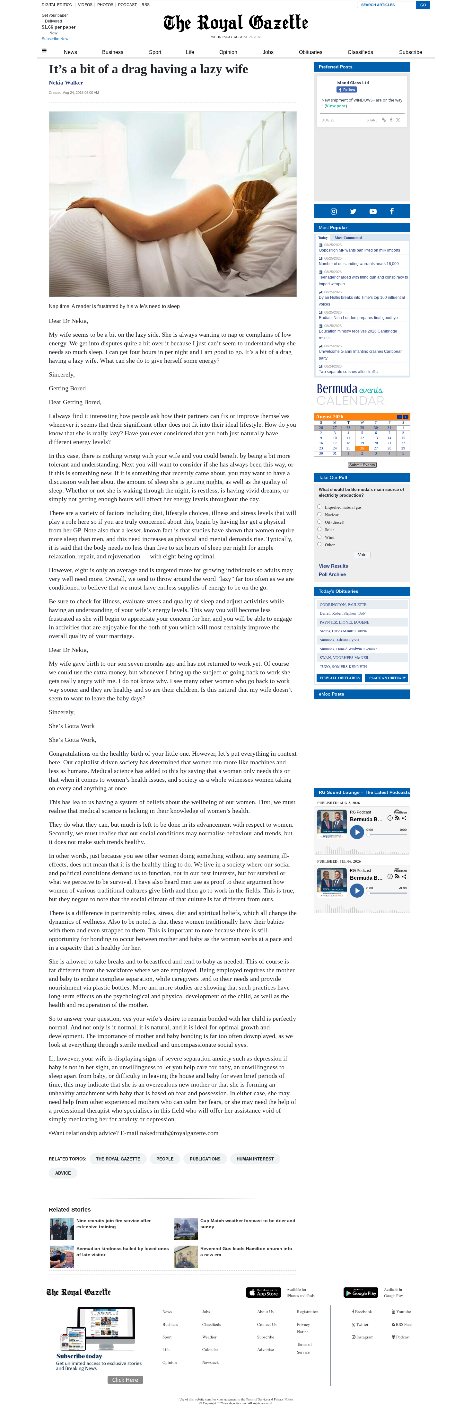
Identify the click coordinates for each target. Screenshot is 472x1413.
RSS (146, 5)
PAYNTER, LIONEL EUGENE (344, 622)
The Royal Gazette (118, 1159)
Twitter (361, 1324)
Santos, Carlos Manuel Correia (343, 630)
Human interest (255, 1159)
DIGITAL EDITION (57, 5)
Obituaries (310, 52)
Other (330, 544)
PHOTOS (105, 5)
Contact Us (266, 1324)
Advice (63, 1173)
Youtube (403, 1311)
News (70, 52)
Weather (209, 1337)
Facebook (363, 1311)
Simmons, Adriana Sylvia (339, 639)
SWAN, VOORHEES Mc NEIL (344, 657)
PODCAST (127, 5)
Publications (205, 1159)
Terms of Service (304, 1348)
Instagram (364, 1337)
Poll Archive (332, 574)
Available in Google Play (393, 1292)
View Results (333, 566)
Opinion (228, 52)
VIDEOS (85, 5)
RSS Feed (404, 1324)
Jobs (268, 52)
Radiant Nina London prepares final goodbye (358, 317)
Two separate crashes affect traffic (348, 371)
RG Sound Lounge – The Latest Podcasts (364, 792)
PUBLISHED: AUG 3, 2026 (338, 802)
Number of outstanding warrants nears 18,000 (359, 264)
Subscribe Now (55, 39)
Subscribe (410, 52)
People (165, 1159)
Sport (155, 52)
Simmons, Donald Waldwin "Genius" (348, 648)
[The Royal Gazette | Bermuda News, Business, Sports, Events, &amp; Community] (236, 23)
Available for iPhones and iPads (301, 1292)
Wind (330, 537)
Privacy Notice (303, 1328)
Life (190, 52)
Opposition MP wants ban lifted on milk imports (359, 250)
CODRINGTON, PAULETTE (343, 604)
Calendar (210, 1349)
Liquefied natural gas (343, 507)
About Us (265, 1311)
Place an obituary (387, 677)
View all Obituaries (339, 677)
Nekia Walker (66, 82)
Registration (308, 1311)
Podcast (402, 1337)
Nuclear (331, 515)
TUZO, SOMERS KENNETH (343, 666)
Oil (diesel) (334, 522)
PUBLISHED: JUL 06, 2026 (339, 861)
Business (112, 52)
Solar (329, 529)
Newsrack (210, 1362)
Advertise (265, 1349)
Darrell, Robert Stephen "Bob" (343, 613)
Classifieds (360, 52)
